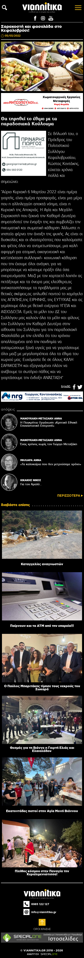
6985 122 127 (40, 904)
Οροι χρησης (42, 929)
